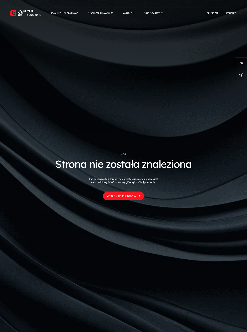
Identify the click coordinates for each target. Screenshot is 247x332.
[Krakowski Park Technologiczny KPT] (26, 13)
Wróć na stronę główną (121, 196)
